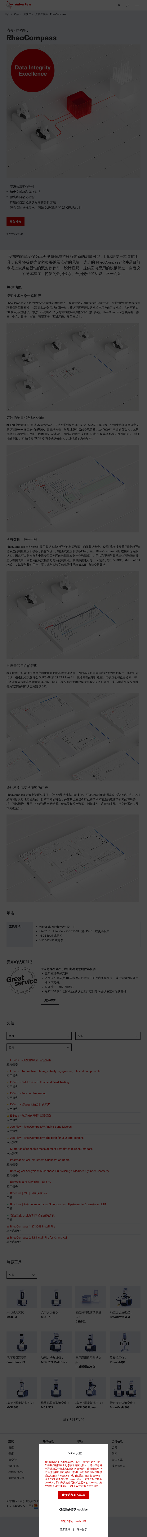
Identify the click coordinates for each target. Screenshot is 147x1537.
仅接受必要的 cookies (73, 1509)
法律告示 (82, 1529)
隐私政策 (65, 1529)
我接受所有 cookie (74, 1495)
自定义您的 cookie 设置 (74, 1521)
